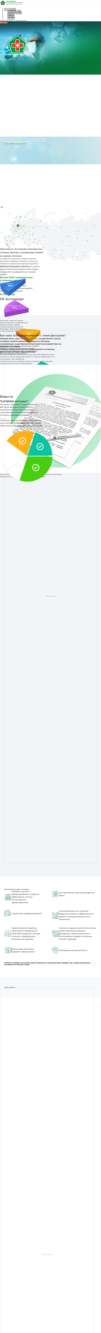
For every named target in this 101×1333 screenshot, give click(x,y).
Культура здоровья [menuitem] (14, 13)
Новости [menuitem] (10, 15)
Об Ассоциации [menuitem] (10, 8)
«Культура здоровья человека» (16, 266)
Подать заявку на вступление (14, 143)
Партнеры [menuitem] (11, 17)
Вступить (3, 22)
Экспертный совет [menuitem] (14, 12)
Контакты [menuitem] (11, 19)
